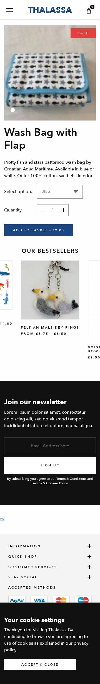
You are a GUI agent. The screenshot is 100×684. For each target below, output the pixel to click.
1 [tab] (13, 110)
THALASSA (50, 10)
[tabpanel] (50, 73)
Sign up (50, 465)
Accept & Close (40, 664)
